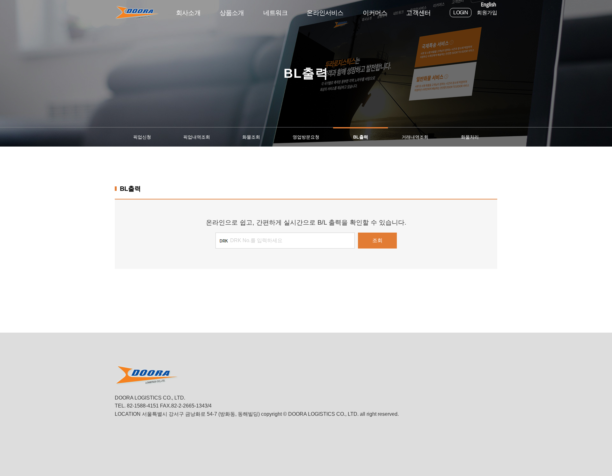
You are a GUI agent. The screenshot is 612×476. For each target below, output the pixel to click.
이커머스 (375, 12)
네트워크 (275, 12)
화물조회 (251, 137)
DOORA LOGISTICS (137, 12)
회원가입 (487, 12)
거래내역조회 (415, 137)
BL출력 (360, 137)
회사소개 (188, 12)
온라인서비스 (325, 12)
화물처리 (470, 137)
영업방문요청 (306, 137)
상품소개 (232, 12)
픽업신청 (142, 137)
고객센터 (418, 12)
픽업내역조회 (196, 137)
